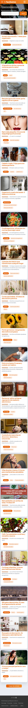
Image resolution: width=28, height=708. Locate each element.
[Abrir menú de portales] (2, 2)
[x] (14, 698)
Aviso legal (3, 703)
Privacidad (9, 703)
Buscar (23, 13)
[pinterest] (16, 698)
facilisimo (11, 2)
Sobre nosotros (4, 705)
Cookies (15, 703)
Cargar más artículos (14, 686)
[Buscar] (24, 2)
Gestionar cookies (14, 705)
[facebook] (12, 698)
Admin (22, 705)
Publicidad (20, 703)
